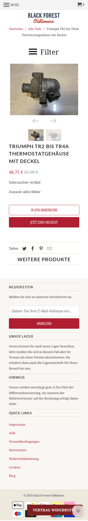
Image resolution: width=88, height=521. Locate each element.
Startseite (16, 29)
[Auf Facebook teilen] (32, 248)
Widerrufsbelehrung (24, 459)
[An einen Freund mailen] (49, 248)
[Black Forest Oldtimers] (44, 18)
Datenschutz (18, 450)
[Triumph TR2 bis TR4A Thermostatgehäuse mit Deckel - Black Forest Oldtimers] (44, 89)
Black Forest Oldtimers (49, 495)
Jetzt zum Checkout (44, 222)
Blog (12, 476)
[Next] (53, 120)
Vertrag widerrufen (55, 510)
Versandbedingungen (24, 441)
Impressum (17, 424)
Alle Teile (34, 29)
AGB (12, 433)
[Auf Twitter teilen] (23, 248)
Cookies (14, 467)
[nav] (11, 4)
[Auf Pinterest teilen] (40, 248)
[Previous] (35, 120)
